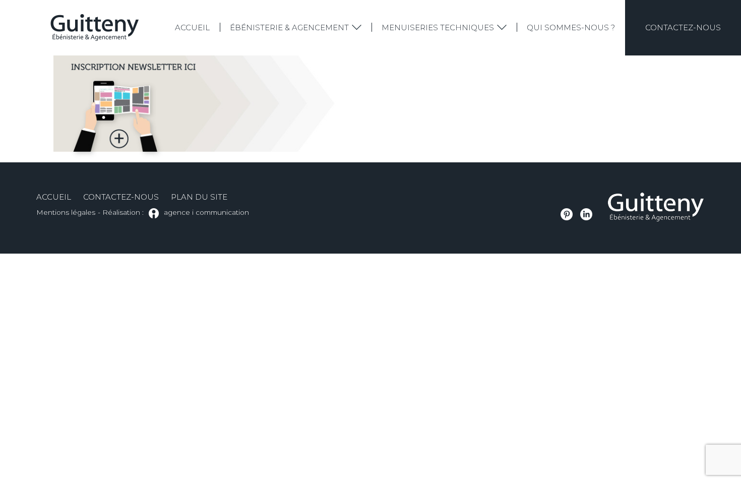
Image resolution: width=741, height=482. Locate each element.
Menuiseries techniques (438, 27)
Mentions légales (65, 212)
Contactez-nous (683, 27)
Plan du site (199, 197)
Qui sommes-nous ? (571, 27)
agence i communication (206, 212)
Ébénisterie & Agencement (289, 27)
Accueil (192, 27)
